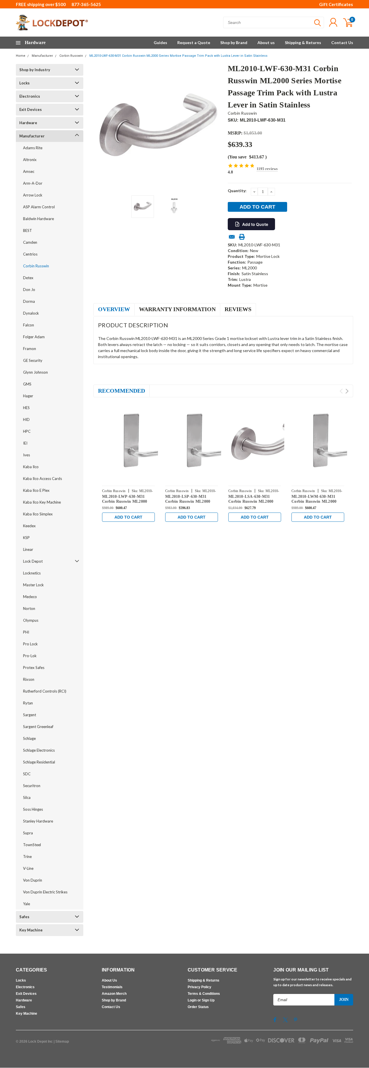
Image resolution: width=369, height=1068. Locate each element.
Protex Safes (33, 667)
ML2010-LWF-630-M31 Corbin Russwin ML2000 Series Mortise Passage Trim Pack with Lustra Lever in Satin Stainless (178, 56)
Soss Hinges (33, 809)
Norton (29, 608)
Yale (26, 903)
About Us (109, 980)
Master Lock (33, 585)
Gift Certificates (336, 4)
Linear (28, 549)
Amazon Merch (114, 994)
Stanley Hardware (38, 821)
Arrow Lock (32, 195)
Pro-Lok (30, 655)
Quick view (141, 442)
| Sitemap (61, 1041)
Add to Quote (255, 224)
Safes (24, 916)
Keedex (29, 525)
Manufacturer (42, 56)
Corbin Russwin (71, 56)
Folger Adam (34, 336)
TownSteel (32, 844)
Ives (26, 455)
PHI (26, 632)
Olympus (30, 620)
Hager (28, 396)
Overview (114, 309)
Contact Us (342, 42)
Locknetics (32, 573)
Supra (28, 833)
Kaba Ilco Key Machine (42, 502)
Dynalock (31, 313)
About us (266, 42)
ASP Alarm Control (39, 207)
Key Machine (31, 930)
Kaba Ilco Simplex (38, 514)
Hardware (28, 122)
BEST (27, 230)
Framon (29, 348)
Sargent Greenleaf (38, 726)
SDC (27, 774)
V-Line (28, 868)
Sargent (29, 714)
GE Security (32, 360)
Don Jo (29, 289)
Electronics (29, 96)
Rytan (28, 703)
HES (26, 407)
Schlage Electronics (39, 750)
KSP (26, 537)
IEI (25, 443)
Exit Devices (30, 109)
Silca (27, 797)
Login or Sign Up (201, 1000)
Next (216, 127)
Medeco (30, 596)
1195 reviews (267, 169)
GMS (27, 384)
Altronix (30, 159)
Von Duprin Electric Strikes (45, 892)
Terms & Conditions (204, 994)
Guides (160, 42)
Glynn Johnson (35, 372)
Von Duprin (32, 880)
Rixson (28, 679)
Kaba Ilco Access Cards (42, 478)
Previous (100, 127)
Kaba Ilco (31, 466)
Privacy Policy (199, 987)
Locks (24, 83)
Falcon (28, 325)
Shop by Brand (233, 42)
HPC (27, 431)
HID (26, 419)
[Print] (242, 237)
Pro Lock (30, 644)
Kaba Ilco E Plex (36, 490)
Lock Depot (33, 561)
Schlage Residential (39, 762)
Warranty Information (177, 309)
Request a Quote (193, 42)
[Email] (232, 237)
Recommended (121, 390)
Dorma (29, 301)
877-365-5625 (86, 4)
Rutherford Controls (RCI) (44, 691)
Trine (27, 856)
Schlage (29, 738)
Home (20, 56)
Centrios (30, 254)
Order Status (198, 1007)
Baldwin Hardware (38, 218)
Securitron (31, 785)
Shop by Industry (34, 69)
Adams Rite (32, 147)
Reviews (238, 309)
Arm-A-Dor (32, 183)
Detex (28, 277)
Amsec (28, 171)
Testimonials (112, 987)
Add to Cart (128, 517)
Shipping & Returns (303, 42)
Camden (30, 242)
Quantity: (237, 190)
